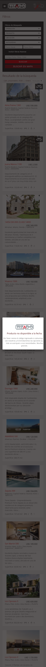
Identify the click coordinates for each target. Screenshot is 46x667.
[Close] (43, 317)
